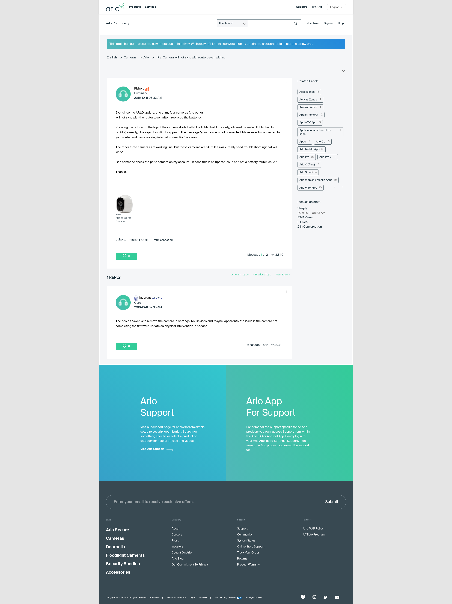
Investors (177, 546)
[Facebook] (303, 597)
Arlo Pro (304, 157)
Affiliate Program (314, 534)
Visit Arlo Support (152, 449)
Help (341, 23)
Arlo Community (117, 23)
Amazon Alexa (308, 107)
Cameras (130, 57)
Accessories (307, 92)
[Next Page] (342, 187)
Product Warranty (248, 564)
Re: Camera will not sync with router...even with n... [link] (191, 57)
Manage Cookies (253, 598)
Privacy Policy (156, 598)
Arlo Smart (305, 172)
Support (301, 7)
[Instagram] (314, 597)
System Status (246, 540)
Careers (177, 534)
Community (244, 534)
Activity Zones (308, 99)
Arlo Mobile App (309, 149)
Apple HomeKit (308, 115)
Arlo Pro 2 (325, 157)
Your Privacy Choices (225, 598)
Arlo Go (320, 141)
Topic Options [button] (343, 71)
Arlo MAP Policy (313, 528)
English (112, 57)
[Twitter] (325, 597)
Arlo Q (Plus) (307, 164)
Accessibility (205, 598)
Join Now (313, 23)
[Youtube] (337, 597)
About (175, 528)
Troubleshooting (162, 240)
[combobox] (274, 23)
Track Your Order (248, 552)
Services (150, 7)
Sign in (328, 23)
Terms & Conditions (176, 598)
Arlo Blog (177, 558)
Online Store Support (250, 546)
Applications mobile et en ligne (315, 132)
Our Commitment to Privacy (190, 564)
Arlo (146, 57)
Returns (242, 558)
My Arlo (317, 7)
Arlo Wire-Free (308, 187)
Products (135, 7)
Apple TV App (307, 122)
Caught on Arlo (182, 552)
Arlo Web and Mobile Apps (315, 180)
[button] (287, 83)
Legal (192, 598)
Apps (302, 141)
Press (175, 540)
